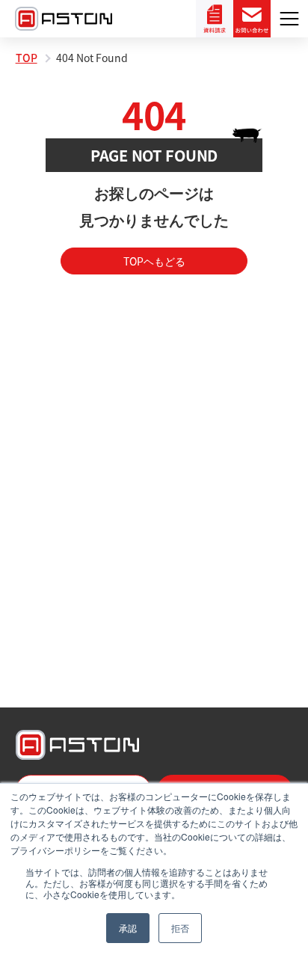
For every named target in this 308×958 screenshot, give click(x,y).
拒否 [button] (180, 927)
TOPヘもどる (154, 261)
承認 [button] (128, 927)
